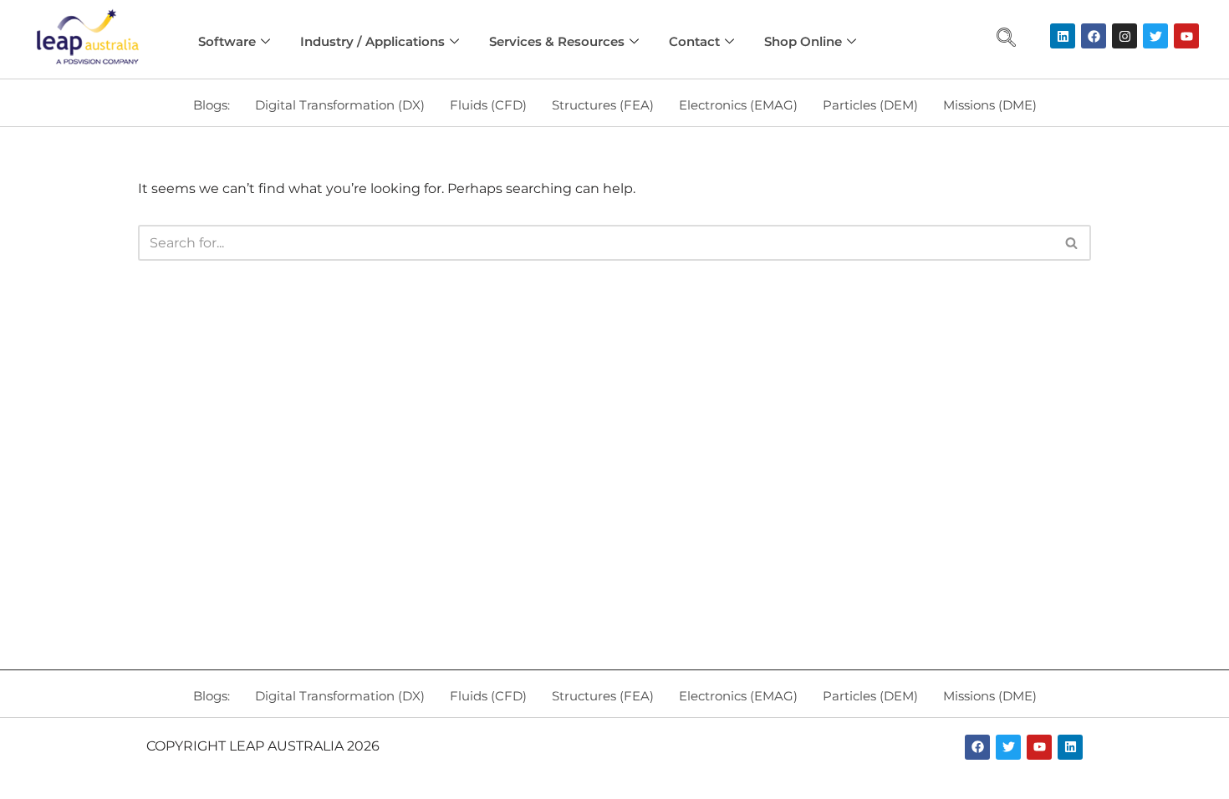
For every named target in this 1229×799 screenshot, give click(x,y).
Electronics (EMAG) (738, 105)
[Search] (1072, 243)
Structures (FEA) (603, 105)
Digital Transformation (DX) (340, 105)
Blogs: (211, 105)
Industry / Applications (372, 41)
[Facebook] (1093, 35)
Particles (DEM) (870, 105)
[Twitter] (1155, 35)
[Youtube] (1186, 35)
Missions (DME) (990, 105)
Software (227, 41)
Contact (694, 41)
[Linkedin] (1062, 35)
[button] (1006, 39)
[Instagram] (1124, 35)
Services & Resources (557, 41)
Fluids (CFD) (488, 105)
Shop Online (803, 41)
